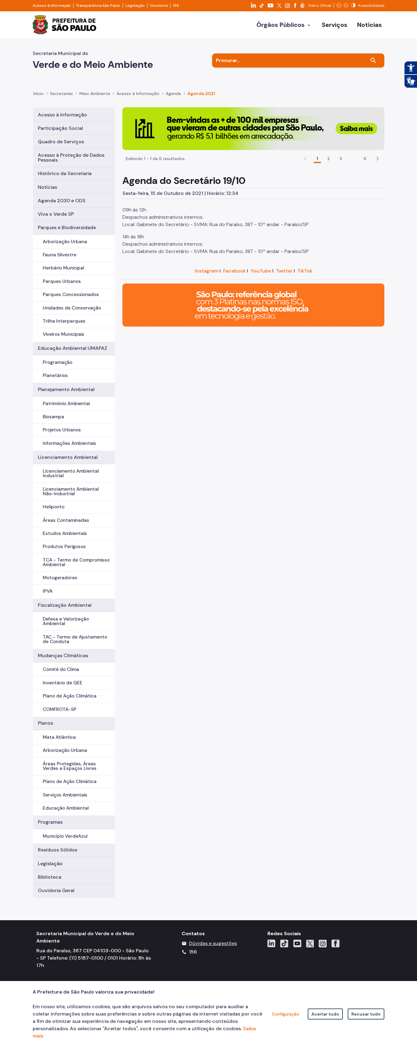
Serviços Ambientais (65, 795)
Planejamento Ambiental (66, 389)
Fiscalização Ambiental (65, 605)
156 (176, 5)
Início (38, 93)
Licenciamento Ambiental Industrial (71, 473)
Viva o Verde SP (56, 214)
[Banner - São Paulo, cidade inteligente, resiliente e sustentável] (253, 305)
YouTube (261, 271)
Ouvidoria (159, 5)
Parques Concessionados (71, 294)
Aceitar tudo (325, 1014)
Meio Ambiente (94, 93)
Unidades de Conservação (72, 308)
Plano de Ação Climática (69, 696)
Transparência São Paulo (98, 5)
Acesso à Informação (138, 93)
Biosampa (53, 417)
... (352, 158)
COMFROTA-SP (59, 709)
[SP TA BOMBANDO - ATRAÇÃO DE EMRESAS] (253, 128)
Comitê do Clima (61, 669)
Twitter (284, 271)
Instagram (206, 271)
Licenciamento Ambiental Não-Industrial (71, 491)
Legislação (135, 5)
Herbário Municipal (63, 268)
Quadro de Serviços (61, 141)
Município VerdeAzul (65, 836)
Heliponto (53, 507)
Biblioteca (49, 877)
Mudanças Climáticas (63, 655)
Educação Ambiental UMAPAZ (72, 348)
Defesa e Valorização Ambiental (66, 621)
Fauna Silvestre (59, 255)
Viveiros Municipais (63, 334)
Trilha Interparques (64, 321)
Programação (57, 362)
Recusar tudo (366, 1014)
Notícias (47, 187)
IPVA (48, 591)
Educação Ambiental (66, 808)
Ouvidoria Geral (56, 890)
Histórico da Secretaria (65, 173)
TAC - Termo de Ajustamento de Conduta (75, 639)
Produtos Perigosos (64, 547)
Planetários (55, 375)
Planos (45, 723)
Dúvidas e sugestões (213, 943)
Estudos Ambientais (65, 533)
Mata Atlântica (59, 737)
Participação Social (60, 128)
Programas (50, 822)
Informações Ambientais (69, 443)
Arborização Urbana (65, 242)
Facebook (234, 271)
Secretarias (61, 93)
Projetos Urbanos (62, 430)
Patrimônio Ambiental (66, 404)
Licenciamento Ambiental (68, 457)
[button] (377, 158)
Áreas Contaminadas (66, 520)
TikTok (304, 271)
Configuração (285, 1014)
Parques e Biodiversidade (67, 227)
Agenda (173, 93)
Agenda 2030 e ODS (61, 200)
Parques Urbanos (62, 281)
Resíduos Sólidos (57, 850)
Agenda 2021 (201, 93)
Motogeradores (60, 578)
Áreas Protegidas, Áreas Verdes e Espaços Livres (69, 766)
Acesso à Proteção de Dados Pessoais (71, 157)
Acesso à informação (52, 5)
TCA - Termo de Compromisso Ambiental (76, 562)
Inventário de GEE (62, 683)
